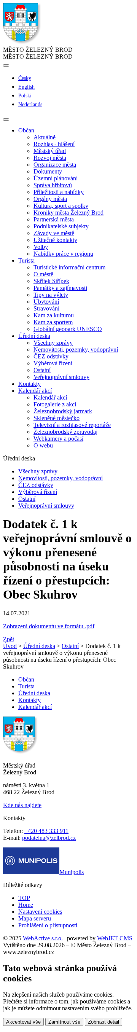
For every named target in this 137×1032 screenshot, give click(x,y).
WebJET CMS (114, 938)
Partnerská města (53, 219)
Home (25, 904)
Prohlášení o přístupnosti (47, 925)
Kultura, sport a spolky (60, 205)
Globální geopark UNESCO (67, 329)
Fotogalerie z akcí (54, 404)
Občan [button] (26, 130)
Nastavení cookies (40, 911)
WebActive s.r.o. (43, 938)
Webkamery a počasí (58, 438)
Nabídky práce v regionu (63, 253)
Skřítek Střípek (51, 281)
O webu (43, 445)
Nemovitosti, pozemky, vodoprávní (75, 349)
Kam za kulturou (53, 315)
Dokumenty (47, 171)
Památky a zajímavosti (60, 288)
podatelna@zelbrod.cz (49, 838)
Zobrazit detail (103, 1022)
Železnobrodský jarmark (62, 411)
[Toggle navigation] (6, 119)
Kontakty (29, 384)
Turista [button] (26, 260)
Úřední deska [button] (34, 336)
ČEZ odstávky (50, 356)
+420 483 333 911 (46, 831)
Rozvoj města (49, 157)
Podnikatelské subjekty (61, 226)
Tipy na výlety (50, 294)
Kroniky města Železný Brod (68, 212)
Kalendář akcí (50, 397)
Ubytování (46, 301)
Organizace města (54, 164)
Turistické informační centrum (69, 267)
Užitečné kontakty (55, 240)
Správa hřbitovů (52, 185)
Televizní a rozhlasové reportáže (72, 425)
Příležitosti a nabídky (58, 192)
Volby (40, 247)
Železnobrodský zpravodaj (65, 431)
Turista (26, 686)
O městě (43, 274)
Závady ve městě (53, 233)
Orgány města (50, 199)
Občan (26, 679)
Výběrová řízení (52, 363)
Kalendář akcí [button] (35, 390)
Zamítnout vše (64, 1022)
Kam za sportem (53, 322)
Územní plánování (55, 178)
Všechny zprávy (53, 342)
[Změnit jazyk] (6, 65)
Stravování (46, 308)
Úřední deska (39, 646)
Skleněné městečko (56, 418)
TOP (24, 898)
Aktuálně (44, 137)
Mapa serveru (34, 918)
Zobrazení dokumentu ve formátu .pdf (48, 626)
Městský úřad (49, 151)
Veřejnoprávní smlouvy (61, 377)
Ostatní (42, 370)
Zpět (8, 639)
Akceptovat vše (23, 1022)
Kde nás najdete (22, 805)
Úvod (10, 646)
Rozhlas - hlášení (54, 144)
